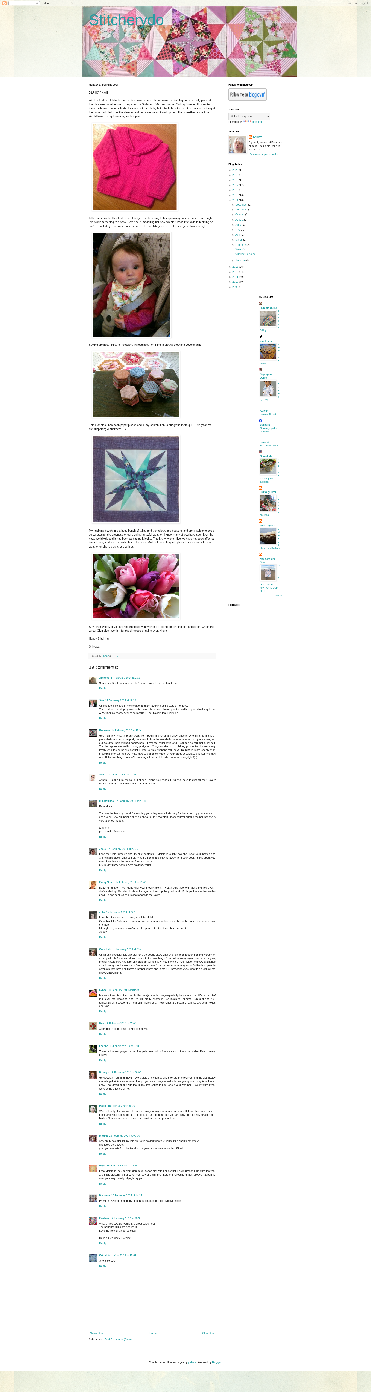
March (239, 239)
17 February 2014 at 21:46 (131, 882)
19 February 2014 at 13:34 (122, 1165)
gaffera (192, 1362)
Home (153, 1333)
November (241, 209)
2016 (235, 190)
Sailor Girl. (241, 249)
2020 (235, 170)
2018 (235, 180)
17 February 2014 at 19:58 (126, 730)
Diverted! (264, 431)
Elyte (102, 1165)
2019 (235, 174)
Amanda (104, 677)
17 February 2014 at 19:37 (126, 677)
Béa (101, 1023)
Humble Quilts (268, 308)
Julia (102, 912)
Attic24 (264, 410)
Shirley (257, 136)
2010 (235, 281)
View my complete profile (263, 154)
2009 (235, 287)
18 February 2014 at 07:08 (124, 1046)
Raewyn (104, 1072)
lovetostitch (267, 341)
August (239, 219)
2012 (235, 271)
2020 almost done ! (270, 445)
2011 (235, 276)
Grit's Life (105, 1255)
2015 (235, 195)
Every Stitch (106, 882)
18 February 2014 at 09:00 (125, 1072)
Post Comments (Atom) (118, 1339)
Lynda (103, 989)
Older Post (208, 1333)
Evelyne (104, 1218)
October (240, 214)
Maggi (102, 1105)
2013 (235, 266)
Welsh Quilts (267, 525)
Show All (278, 596)
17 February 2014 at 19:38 (120, 700)
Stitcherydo (126, 19)
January (240, 260)
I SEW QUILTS (268, 492)
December (241, 204)
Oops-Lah (105, 949)
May (238, 229)
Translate (257, 121)
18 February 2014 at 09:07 (123, 1105)
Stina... (103, 774)
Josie (102, 848)
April (238, 234)
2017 (235, 185)
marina (103, 1135)
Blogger (216, 1362)
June (238, 224)
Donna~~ (104, 730)
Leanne (103, 1046)
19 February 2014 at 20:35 (125, 1218)
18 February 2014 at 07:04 (120, 1023)
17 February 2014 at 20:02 (124, 774)
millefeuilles (106, 801)
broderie (265, 442)
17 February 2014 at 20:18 (130, 801)
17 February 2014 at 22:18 (121, 912)
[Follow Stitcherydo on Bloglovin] (247, 99)
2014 (235, 200)
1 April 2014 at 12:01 (124, 1255)
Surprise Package (245, 254)
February (240, 244)
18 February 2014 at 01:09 (123, 989)
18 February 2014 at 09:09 (124, 1135)
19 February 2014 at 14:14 (126, 1195)
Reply (102, 688)
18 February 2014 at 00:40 (127, 949)
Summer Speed (268, 414)
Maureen (104, 1195)
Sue (101, 700)
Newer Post (96, 1333)
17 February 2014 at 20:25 (122, 848)
